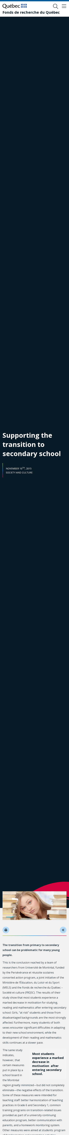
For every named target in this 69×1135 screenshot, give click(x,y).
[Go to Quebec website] (15, 6)
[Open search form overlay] (55, 6)
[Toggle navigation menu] (63, 6)
